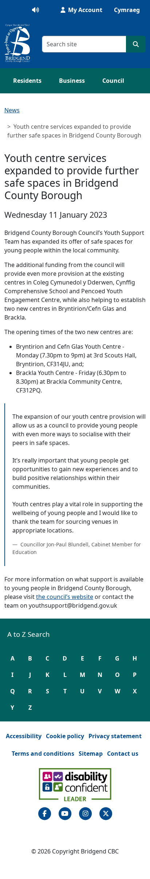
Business (72, 81)
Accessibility (24, 736)
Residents (27, 81)
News (12, 110)
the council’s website (64, 597)
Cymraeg (127, 10)
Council (113, 81)
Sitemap (91, 754)
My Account (84, 10)
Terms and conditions (43, 754)
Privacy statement (115, 736)
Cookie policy (65, 736)
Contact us (122, 754)
